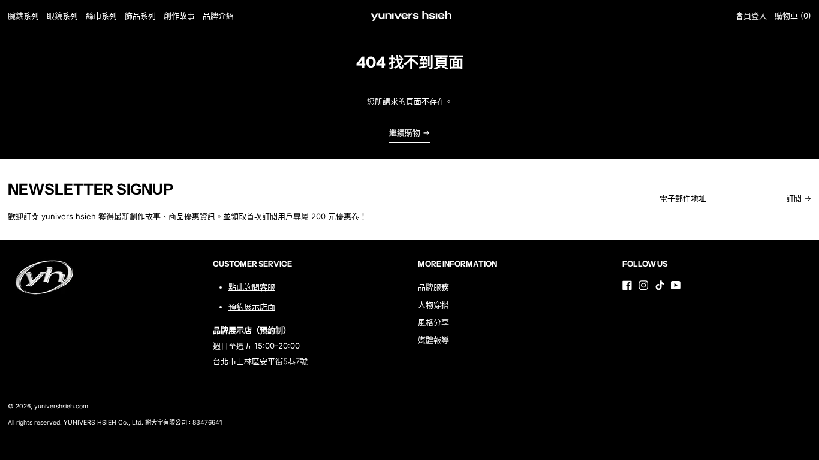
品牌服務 (433, 287)
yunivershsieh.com (61, 406)
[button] (793, 16)
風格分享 (433, 322)
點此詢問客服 (251, 287)
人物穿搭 (433, 305)
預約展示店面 (251, 306)
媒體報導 (433, 339)
